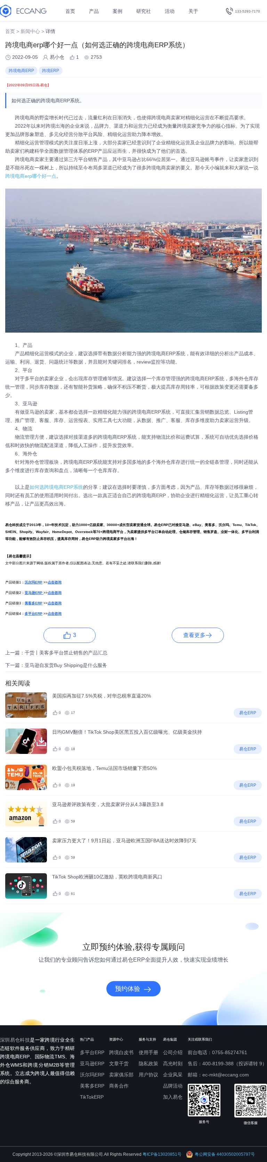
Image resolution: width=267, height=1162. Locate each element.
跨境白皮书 (121, 1052)
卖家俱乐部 (121, 1074)
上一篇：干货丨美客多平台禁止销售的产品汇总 (56, 652)
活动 (170, 11)
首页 (70, 11)
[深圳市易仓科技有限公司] (23, 11)
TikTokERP (92, 1097)
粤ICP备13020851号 (162, 1154)
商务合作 (119, 1086)
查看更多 (194, 635)
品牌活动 (173, 1086)
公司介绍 (173, 1052)
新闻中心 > (32, 31)
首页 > (12, 31)
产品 (94, 11)
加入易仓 (173, 1097)
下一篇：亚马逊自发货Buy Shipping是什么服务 (56, 665)
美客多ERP (92, 1086)
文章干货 (119, 1063)
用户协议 (148, 1074)
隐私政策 (148, 1063)
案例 (117, 11)
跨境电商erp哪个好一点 (30, 176)
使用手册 (148, 1052)
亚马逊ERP (92, 1063)
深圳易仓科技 (15, 1040)
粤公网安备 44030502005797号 (225, 1154)
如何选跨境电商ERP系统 (56, 487)
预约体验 (127, 988)
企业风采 (173, 1074)
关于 (193, 11)
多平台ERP (92, 1052)
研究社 (143, 11)
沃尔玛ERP (92, 1074)
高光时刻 (173, 1063)
